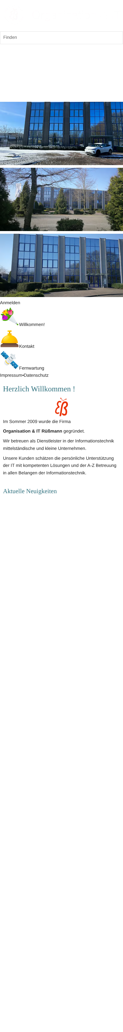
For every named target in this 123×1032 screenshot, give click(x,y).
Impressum (11, 375)
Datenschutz (36, 375)
